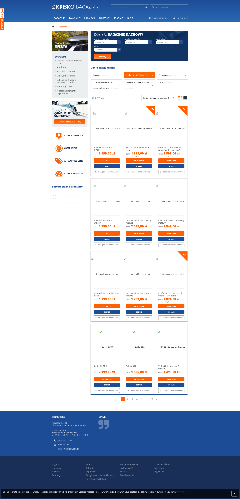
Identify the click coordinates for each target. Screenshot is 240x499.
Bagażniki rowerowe (66, 71)
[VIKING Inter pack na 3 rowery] (171, 342)
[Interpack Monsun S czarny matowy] (139, 269)
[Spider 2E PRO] (107, 342)
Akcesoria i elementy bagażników (66, 92)
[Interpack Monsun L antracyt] (107, 197)
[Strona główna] (75, 6)
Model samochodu (132, 39)
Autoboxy (61, 67)
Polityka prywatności (96, 478)
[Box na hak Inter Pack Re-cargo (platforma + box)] (171, 124)
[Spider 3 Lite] (139, 342)
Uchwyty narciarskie (66, 75)
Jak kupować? (126, 468)
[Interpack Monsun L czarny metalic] (139, 197)
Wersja (96, 46)
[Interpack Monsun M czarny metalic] (107, 269)
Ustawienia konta (162, 464)
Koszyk (123, 471)
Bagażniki (60, 56)
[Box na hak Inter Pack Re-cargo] (139, 124)
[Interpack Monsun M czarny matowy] (171, 197)
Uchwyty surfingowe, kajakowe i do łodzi (66, 81)
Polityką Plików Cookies (75, 492)
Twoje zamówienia (129, 464)
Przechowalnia (127, 475)
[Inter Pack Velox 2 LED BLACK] (107, 124)
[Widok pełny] (185, 98)
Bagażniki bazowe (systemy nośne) (69, 61)
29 (151, 399)
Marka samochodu (101, 39)
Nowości (56, 471)
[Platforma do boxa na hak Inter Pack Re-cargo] (171, 269)
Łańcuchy (56, 468)
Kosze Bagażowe (64, 86)
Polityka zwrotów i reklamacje (100, 475)
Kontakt (89, 464)
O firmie (90, 468)
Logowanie (159, 471)
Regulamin (91, 471)
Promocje (56, 475)
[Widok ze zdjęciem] (180, 98)
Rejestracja (159, 468)
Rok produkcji (161, 39)
